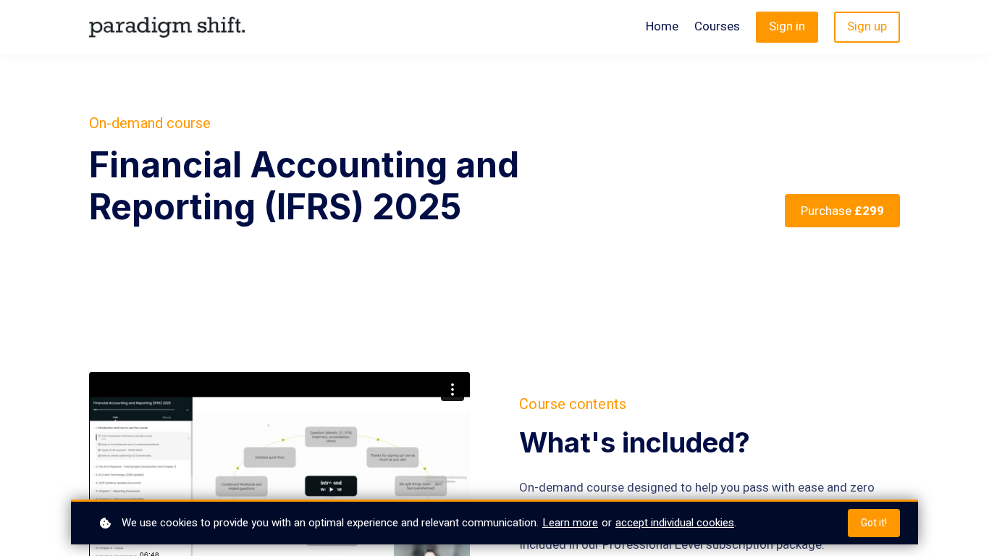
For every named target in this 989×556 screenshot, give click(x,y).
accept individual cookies (674, 523)
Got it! (874, 523)
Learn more (570, 523)
